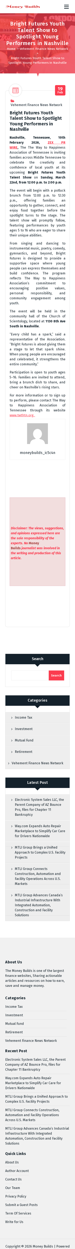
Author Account (17, 1171)
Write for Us (14, 1222)
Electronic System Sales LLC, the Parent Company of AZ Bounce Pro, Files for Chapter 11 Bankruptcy (39, 807)
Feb (60, 90)
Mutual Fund (24, 740)
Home (11, 49)
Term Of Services (18, 1213)
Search (37, 659)
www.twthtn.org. (22, 415)
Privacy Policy (15, 1196)
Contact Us (13, 1179)
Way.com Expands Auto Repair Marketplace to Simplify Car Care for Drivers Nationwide (40, 831)
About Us (12, 1162)
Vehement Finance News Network (44, 49)
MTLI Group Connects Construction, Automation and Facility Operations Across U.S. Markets (38, 876)
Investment (23, 729)
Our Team (12, 1188)
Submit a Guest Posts (21, 1205)
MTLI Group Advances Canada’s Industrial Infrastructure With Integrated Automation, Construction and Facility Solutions (39, 905)
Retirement (23, 752)
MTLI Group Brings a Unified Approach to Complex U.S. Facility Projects (40, 852)
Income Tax (23, 717)
